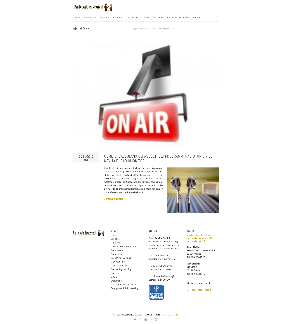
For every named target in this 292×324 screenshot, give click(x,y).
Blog (174, 17)
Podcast (115, 273)
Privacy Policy (166, 315)
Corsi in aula (117, 250)
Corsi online (117, 254)
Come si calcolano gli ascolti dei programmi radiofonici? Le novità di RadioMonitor (158, 158)
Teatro (160, 17)
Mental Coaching (119, 265)
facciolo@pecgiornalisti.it (200, 238)
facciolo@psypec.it (196, 241)
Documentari (117, 280)
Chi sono (86, 17)
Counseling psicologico (122, 269)
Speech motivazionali (121, 257)
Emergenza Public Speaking (124, 288)
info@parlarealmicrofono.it (200, 235)
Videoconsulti (118, 261)
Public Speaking (101, 17)
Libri (168, 17)
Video (114, 276)
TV (154, 17)
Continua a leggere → (115, 198)
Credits (176, 315)
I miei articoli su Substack (123, 246)
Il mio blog (116, 242)
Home (77, 17)
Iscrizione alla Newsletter (124, 284)
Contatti (196, 17)
